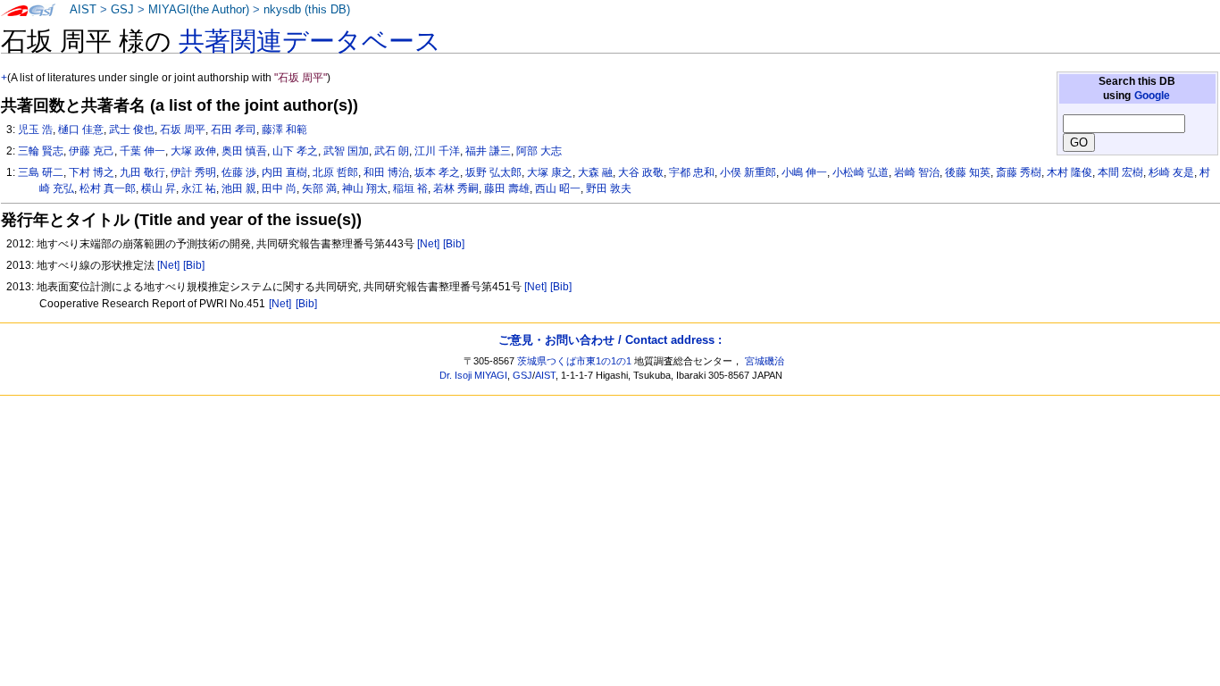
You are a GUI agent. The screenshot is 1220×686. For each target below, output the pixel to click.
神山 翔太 (365, 188)
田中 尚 (279, 188)
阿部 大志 (539, 151)
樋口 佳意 (81, 129)
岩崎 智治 (917, 172)
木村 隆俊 (1069, 172)
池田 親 (238, 188)
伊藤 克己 (91, 151)
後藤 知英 (967, 172)
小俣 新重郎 (748, 172)
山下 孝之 (295, 151)
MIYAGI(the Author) (198, 10)
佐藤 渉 (238, 172)
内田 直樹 (284, 172)
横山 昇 (158, 188)
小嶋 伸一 (804, 172)
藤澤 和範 (284, 129)
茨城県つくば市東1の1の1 (574, 361)
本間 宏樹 (1120, 172)
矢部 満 (319, 188)
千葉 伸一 (142, 151)
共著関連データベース (310, 41)
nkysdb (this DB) (306, 10)
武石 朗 (391, 151)
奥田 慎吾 (244, 151)
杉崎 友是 (1171, 172)
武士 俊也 (132, 129)
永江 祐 (198, 188)
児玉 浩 (35, 129)
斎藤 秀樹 (1018, 172)
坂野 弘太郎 (493, 172)
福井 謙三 (488, 151)
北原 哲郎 (335, 172)
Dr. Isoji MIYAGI (473, 375)
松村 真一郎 (107, 188)
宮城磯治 (764, 361)
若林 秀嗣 (456, 188)
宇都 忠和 (691, 172)
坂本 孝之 (437, 172)
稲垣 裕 (410, 188)
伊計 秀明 (193, 172)
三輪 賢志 (40, 151)
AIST (83, 10)
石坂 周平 (182, 129)
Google (1152, 95)
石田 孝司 (233, 129)
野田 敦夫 (608, 188)
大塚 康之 (549, 172)
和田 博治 (386, 172)
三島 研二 (40, 172)
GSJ (122, 10)
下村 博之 (91, 172)
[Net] (428, 244)
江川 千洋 (437, 151)
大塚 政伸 (193, 151)
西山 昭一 (558, 188)
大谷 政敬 (641, 172)
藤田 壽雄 (507, 188)
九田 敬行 (142, 172)
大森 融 (595, 172)
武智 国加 (346, 151)
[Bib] (453, 244)
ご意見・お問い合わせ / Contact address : (610, 340)
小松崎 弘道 (860, 172)
